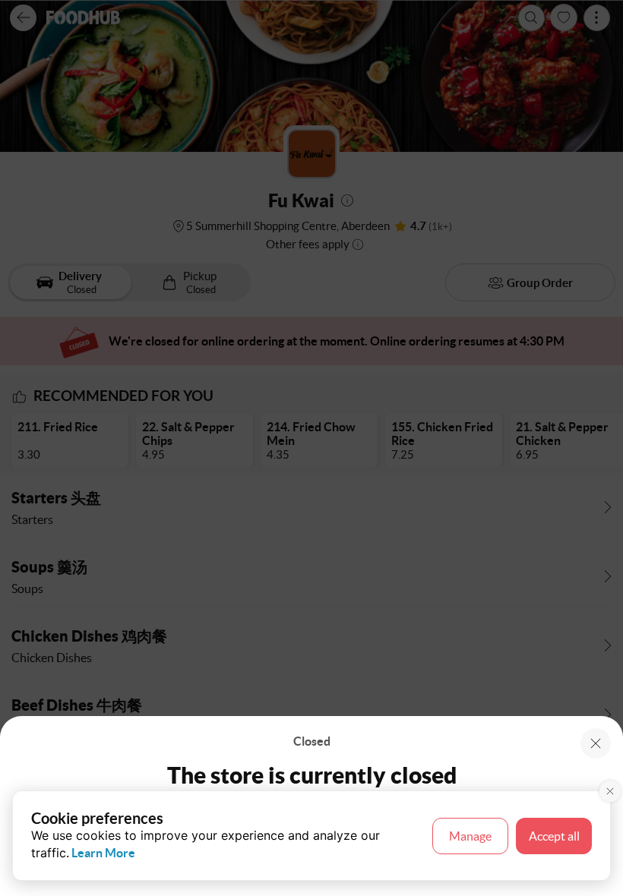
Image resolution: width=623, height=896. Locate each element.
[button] (595, 743)
